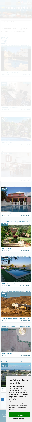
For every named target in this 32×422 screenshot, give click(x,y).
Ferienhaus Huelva (24, 221)
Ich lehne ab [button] (19, 415)
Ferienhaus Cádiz (24, 186)
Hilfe (2, 414)
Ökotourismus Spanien (6, 291)
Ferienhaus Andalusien (15, 186)
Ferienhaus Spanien (5, 186)
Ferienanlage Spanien (5, 256)
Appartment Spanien (5, 361)
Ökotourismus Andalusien (16, 291)
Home (2, 413)
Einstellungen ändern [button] (19, 418)
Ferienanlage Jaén (26, 256)
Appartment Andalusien (15, 361)
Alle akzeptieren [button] (19, 412)
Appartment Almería (25, 361)
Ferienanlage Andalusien (16, 256)
